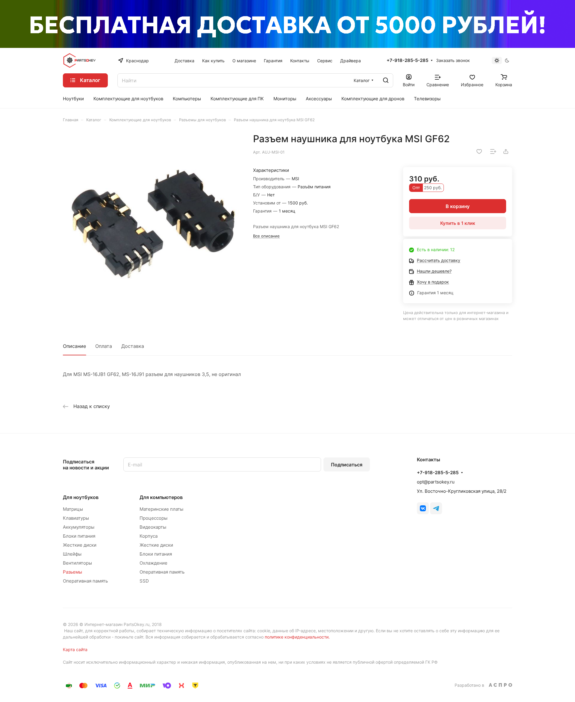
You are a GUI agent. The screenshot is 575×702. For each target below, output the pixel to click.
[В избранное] (479, 151)
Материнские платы (161, 509)
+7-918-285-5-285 (407, 60)
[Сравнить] (493, 151)
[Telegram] (436, 508)
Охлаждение (153, 563)
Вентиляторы (77, 563)
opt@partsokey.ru (436, 482)
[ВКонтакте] (423, 508)
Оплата (103, 346)
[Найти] (385, 80)
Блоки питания (79, 536)
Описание (74, 346)
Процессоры (153, 518)
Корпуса (149, 536)
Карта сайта (75, 649)
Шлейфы (72, 554)
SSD (144, 581)
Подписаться (346, 465)
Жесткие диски (79, 545)
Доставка (132, 346)
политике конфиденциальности (297, 636)
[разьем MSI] (152, 222)
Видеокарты (153, 527)
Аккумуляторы (78, 527)
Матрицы (73, 509)
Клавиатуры (76, 518)
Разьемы (72, 572)
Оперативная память (85, 581)
